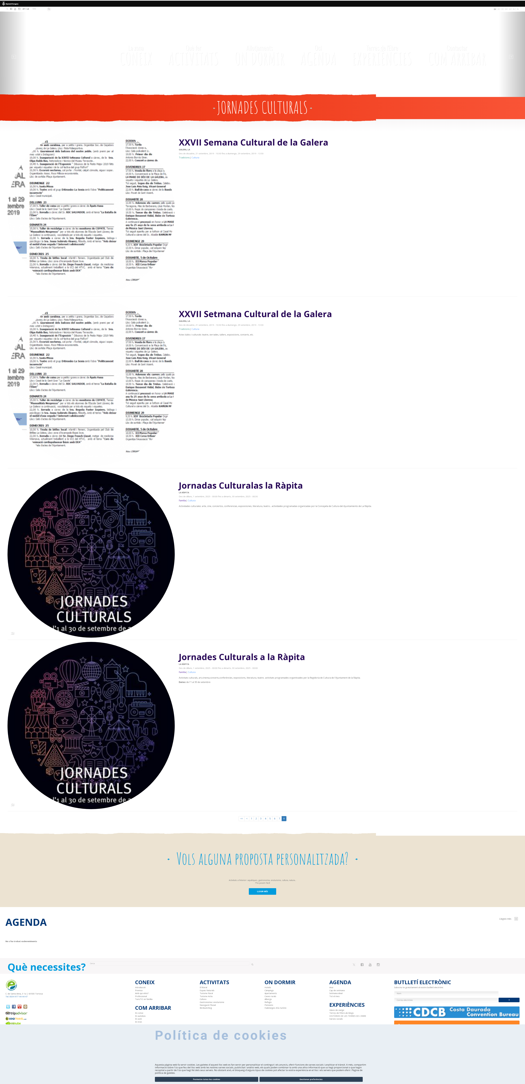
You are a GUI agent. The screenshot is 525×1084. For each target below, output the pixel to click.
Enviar (509, 1000)
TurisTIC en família (143, 999)
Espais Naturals (207, 990)
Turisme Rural (206, 993)
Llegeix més (348, 148)
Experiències (382, 55)
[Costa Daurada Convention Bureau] (457, 1012)
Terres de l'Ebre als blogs (341, 1013)
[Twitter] (7, 9)
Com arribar (457, 55)
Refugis (268, 1002)
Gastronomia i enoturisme (212, 1002)
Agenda (318, 55)
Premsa (138, 990)
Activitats (193, 55)
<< (241, 818)
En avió (138, 1018)
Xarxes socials (336, 1018)
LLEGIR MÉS (262, 891)
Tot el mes (334, 996)
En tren (138, 1021)
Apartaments (271, 993)
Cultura (203, 999)
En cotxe (139, 1013)
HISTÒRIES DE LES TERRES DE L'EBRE (347, 1016)
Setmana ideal (335, 993)
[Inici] (61, 42)
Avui (331, 987)
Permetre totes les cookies (206, 1079)
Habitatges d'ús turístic (276, 1007)
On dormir (259, 55)
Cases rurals (270, 996)
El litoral (203, 987)
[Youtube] (15, 9)
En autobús (140, 1016)
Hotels (268, 987)
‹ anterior (516, 918)
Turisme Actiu (206, 996)
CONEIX (135, 55)
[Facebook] (11, 9)
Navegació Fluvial (208, 1005)
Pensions (269, 1005)
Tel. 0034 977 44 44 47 (16, 996)
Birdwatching (206, 1007)
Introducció (140, 987)
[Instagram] (19, 9)
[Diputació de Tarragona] (262, 4)
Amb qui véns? (142, 993)
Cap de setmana (337, 990)
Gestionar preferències (311, 1079)
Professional (141, 996)
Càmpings (269, 990)
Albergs (268, 999)
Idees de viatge (336, 1010)
